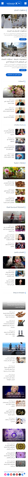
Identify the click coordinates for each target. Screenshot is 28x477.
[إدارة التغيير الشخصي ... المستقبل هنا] (20, 148)
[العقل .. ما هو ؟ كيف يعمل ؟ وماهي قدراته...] (20, 156)
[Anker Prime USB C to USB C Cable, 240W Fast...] (20, 333)
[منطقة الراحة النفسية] (20, 118)
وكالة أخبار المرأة (8, 472)
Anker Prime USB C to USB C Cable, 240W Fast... (9, 334)
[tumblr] (14, 474)
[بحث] (2, 3)
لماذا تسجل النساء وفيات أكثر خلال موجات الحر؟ (9, 360)
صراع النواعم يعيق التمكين (9, 245)
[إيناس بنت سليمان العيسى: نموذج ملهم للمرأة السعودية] (20, 237)
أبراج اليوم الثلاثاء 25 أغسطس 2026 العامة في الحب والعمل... (15, 438)
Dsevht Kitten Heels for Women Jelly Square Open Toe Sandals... (9, 315)
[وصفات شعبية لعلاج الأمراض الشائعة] (20, 192)
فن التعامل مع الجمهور (10, 140)
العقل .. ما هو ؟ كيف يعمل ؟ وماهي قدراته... (8, 156)
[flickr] (5, 474)
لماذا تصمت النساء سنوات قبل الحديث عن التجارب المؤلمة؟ (9, 378)
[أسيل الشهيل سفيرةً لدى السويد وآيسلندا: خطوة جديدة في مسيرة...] (20, 368)
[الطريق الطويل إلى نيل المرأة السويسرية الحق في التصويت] (20, 228)
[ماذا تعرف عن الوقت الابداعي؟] (20, 421)
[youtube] (11, 474)
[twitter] (20, 474)
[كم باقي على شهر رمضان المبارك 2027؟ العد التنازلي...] (20, 403)
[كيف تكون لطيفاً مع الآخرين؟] (14, 91)
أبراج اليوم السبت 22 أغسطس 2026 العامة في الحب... (9, 464)
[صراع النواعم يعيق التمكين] (20, 246)
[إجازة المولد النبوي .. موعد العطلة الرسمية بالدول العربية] (20, 412)
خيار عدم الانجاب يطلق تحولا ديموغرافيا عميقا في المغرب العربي (15, 351)
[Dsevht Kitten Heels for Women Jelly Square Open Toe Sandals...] (20, 314)
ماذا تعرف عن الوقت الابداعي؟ (10, 420)
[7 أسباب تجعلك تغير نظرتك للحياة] (20, 102)
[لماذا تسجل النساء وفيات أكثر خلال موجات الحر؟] (20, 360)
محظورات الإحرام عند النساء (17, 31)
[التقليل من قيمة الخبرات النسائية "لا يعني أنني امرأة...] (20, 282)
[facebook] (23, 474)
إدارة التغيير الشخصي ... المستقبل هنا (9, 148)
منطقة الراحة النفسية (9, 117)
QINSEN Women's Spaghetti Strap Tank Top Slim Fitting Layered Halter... (15, 305)
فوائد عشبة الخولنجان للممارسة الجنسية (9, 184)
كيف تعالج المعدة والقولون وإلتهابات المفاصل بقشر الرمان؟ (8, 200)
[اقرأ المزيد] (23, 39)
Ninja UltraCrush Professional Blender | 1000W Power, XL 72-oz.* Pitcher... (9, 325)
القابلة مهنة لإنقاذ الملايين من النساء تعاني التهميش (9, 274)
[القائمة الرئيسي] (25, 3)
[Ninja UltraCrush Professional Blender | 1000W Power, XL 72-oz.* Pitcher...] (20, 323)
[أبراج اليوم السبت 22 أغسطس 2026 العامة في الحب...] (20, 464)
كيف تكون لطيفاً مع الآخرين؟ (15, 95)
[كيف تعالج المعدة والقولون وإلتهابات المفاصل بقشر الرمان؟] (20, 200)
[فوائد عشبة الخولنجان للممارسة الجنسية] (20, 184)
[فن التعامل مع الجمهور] (20, 140)
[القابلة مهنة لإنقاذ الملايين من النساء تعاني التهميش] (20, 273)
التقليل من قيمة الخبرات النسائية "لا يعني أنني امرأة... (9, 283)
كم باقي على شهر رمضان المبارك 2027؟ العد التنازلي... (9, 404)
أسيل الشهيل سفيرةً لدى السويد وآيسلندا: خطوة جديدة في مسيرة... (9, 369)
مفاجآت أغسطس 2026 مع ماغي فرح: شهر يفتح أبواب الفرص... (14, 395)
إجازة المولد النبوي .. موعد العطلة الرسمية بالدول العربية (9, 413)
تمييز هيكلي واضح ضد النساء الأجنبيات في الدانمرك (9, 132)
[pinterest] (17, 474)
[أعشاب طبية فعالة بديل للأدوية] (14, 173)
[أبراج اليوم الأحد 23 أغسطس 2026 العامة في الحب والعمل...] (20, 455)
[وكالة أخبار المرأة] (14, 3)
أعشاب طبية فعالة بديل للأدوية (14, 177)
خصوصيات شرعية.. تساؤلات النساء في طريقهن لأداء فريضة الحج (14, 61)
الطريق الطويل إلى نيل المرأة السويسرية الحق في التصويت (8, 229)
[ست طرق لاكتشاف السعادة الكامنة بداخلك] (20, 110)
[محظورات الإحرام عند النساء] (14, 21)
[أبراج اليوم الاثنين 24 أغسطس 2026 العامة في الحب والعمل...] (20, 446)
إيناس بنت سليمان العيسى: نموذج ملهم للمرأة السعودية (9, 238)
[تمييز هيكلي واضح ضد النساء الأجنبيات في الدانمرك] (20, 132)
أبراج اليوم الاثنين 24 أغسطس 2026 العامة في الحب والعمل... (9, 447)
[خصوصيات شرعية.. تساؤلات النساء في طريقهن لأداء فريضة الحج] (14, 49)
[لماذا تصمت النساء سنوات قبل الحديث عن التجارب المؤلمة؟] (20, 377)
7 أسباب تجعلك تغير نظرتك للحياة (9, 102)
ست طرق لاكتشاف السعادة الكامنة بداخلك (8, 110)
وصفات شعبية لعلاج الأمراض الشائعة (9, 192)
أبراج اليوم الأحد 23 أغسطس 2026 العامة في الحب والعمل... (9, 456)
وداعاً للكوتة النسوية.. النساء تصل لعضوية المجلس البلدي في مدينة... (14, 219)
